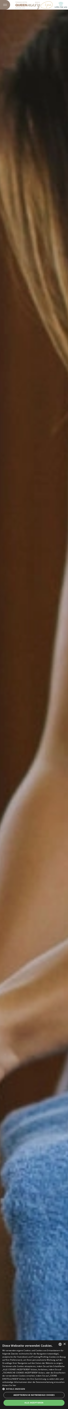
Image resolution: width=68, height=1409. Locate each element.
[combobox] (60, 1344)
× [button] (64, 1344)
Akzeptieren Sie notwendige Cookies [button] (34, 1395)
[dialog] (34, 1374)
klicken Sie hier (9, 1385)
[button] (34, 1389)
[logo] (34, 4)
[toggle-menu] (5, 5)
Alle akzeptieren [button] (34, 1402)
